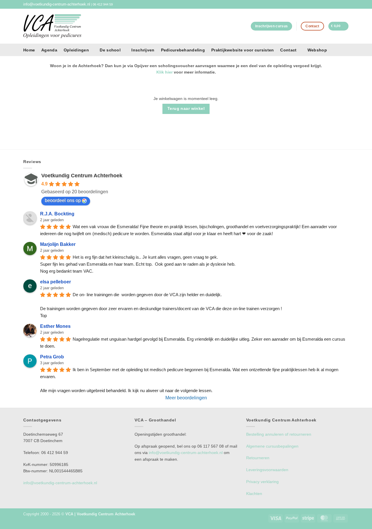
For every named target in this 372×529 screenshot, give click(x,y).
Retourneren (257, 457)
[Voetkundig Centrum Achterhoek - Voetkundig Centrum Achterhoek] (52, 26)
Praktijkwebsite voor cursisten (242, 50)
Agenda (49, 50)
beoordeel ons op (63, 200)
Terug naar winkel (186, 108)
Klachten (254, 493)
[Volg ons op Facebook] (341, 4)
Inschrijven (142, 50)
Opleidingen (76, 50)
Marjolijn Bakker (58, 244)
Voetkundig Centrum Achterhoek (81, 175)
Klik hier (164, 72)
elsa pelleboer (55, 281)
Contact (288, 50)
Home (29, 50)
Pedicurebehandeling (183, 50)
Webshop (317, 50)
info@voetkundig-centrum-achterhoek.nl (56, 4)
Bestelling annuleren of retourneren (278, 434)
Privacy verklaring (262, 481)
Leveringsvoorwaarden (267, 469)
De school (110, 50)
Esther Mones (55, 326)
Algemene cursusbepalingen (272, 446)
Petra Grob (52, 356)
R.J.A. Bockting (57, 213)
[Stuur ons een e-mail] (346, 4)
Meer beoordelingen (186, 397)
